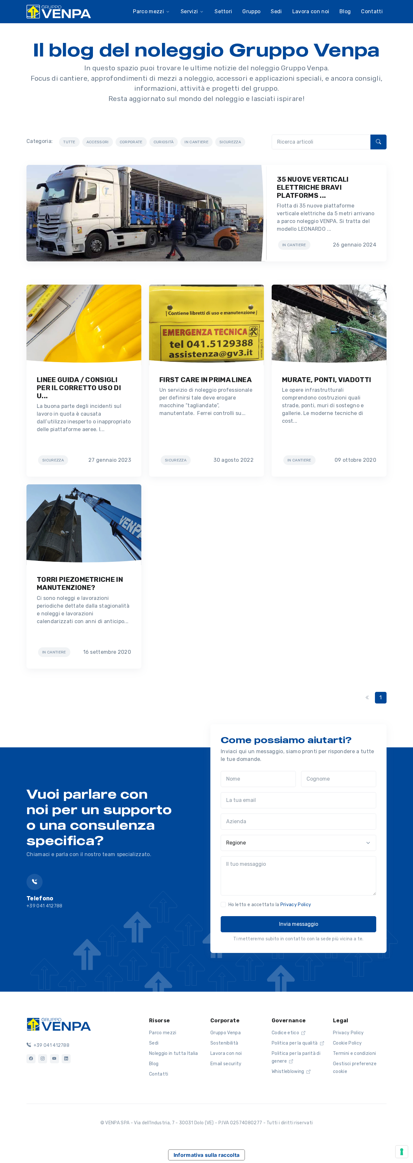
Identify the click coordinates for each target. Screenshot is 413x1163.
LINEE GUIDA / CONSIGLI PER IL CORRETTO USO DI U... (79, 388)
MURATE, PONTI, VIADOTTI (326, 380)
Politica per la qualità (295, 1043)
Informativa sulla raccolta (206, 1155)
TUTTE (69, 142)
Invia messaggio (298, 924)
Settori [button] (223, 11)
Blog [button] (345, 11)
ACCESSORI (97, 142)
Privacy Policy (295, 904)
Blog (153, 1064)
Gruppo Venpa (225, 1033)
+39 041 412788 (50, 1045)
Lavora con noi (226, 1053)
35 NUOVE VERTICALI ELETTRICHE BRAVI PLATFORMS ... (313, 187)
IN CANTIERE (196, 142)
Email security (225, 1064)
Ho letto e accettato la (269, 904)
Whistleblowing (288, 1071)
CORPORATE (131, 142)
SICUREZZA (230, 142)
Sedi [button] (276, 11)
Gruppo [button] (251, 11)
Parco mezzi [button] (148, 11)
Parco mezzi (162, 1033)
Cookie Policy (347, 1043)
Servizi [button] (189, 11)
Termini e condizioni (354, 1053)
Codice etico (286, 1033)
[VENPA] (58, 11)
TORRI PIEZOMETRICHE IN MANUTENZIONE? (80, 583)
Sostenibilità (224, 1043)
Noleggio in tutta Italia (173, 1053)
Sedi (153, 1043)
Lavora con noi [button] (310, 11)
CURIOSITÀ (164, 142)
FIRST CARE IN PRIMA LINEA (205, 380)
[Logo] (58, 1023)
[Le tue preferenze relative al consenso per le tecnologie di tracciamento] (402, 1152)
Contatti (372, 11)
